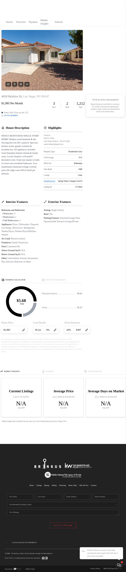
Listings (39, 485)
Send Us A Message (63, 525)
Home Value (72, 485)
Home (32, 485)
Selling (54, 485)
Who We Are (83, 485)
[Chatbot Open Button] (119, 565)
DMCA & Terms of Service (112, 568)
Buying (46, 485)
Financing (62, 485)
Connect (93, 485)
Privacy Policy (95, 568)
